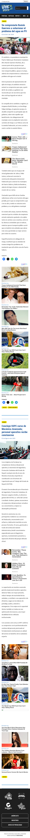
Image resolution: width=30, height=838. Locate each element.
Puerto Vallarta (12, 407)
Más (24, 16)
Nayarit (4, 422)
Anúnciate (15, 816)
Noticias (11, 16)
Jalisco (4, 21)
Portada (4, 16)
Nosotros (15, 820)
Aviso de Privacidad (15, 825)
